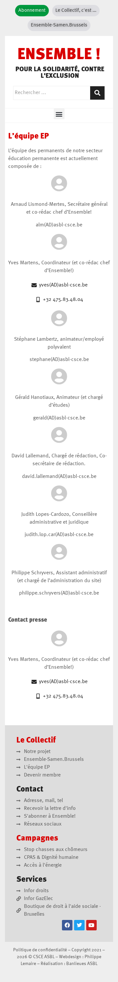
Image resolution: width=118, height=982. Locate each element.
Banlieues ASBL (81, 963)
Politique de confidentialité (40, 950)
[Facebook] (67, 925)
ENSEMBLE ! (59, 55)
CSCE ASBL (43, 957)
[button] (59, 113)
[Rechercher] (97, 93)
